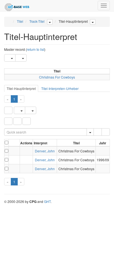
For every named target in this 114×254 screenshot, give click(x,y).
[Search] (98, 132)
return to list (35, 49)
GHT (47, 201)
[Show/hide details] (11, 151)
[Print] (21, 58)
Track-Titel (37, 21)
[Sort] (17, 121)
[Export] (9, 58)
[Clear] (106, 132)
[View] (26, 151)
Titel (20, 21)
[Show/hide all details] (12, 143)
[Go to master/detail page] (16, 151)
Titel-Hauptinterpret (21, 88)
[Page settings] (26, 121)
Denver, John (45, 151)
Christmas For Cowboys (57, 77)
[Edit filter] (8, 121)
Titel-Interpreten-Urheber (60, 88)
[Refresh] (8, 110)
